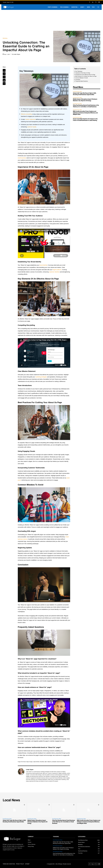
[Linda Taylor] (21, 775)
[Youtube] (99, 2)
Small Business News (77, 91)
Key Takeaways (78, 71)
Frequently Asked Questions (81, 81)
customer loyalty (31, 127)
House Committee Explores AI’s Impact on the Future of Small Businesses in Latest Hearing (85, 119)
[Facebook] (89, 2)
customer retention (54, 272)
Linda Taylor (16, 54)
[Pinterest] (4, 77)
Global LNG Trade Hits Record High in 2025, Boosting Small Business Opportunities (84, 93)
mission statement (30, 119)
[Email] (4, 83)
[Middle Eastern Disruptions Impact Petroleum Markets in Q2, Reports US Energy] (39, 810)
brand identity (43, 265)
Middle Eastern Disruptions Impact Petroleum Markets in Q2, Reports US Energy (85, 99)
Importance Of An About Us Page (82, 73)
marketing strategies (41, 377)
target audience (57, 269)
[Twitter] (96, 2)
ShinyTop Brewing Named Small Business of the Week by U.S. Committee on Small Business (86, 106)
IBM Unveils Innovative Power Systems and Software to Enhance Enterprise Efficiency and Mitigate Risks (85, 112)
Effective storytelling (26, 114)
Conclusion (77, 79)
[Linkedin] (93, 2)
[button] (98, 7)
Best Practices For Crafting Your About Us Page (85, 76)
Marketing (5, 38)
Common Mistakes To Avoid (81, 77)
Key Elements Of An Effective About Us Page (85, 74)
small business (22, 158)
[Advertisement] (51, 20)
